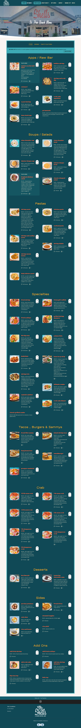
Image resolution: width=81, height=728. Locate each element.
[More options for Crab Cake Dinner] (69, 401)
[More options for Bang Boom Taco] (37, 451)
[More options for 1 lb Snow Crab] (69, 494)
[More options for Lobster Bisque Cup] (37, 161)
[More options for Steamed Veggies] (69, 616)
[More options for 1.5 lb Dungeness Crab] (69, 532)
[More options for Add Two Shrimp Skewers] (69, 662)
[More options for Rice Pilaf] (69, 626)
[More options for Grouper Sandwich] (37, 469)
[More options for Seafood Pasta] (69, 226)
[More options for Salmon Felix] (69, 336)
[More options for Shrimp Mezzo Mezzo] (37, 254)
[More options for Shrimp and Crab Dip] (69, 78)
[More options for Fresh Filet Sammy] (37, 433)
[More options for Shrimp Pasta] (37, 209)
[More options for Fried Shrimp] (37, 300)
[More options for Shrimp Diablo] (69, 244)
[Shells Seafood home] (6, 3)
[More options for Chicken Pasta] (69, 209)
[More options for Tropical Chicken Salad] (37, 175)
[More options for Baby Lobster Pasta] (37, 274)
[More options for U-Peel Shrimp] (37, 102)
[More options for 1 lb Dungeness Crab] (37, 529)
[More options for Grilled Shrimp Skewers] (69, 316)
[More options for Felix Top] (69, 678)
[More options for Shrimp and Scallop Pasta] (37, 236)
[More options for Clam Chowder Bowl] (69, 140)
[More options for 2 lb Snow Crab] (69, 513)
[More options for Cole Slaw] (37, 617)
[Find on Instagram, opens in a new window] (40, 701)
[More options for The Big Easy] (37, 336)
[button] (30, 3)
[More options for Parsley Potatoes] (37, 604)
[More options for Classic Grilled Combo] (37, 413)
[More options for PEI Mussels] (69, 111)
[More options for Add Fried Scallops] (69, 651)
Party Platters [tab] (46, 44)
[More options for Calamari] (37, 87)
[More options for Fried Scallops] (37, 318)
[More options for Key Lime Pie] (37, 576)
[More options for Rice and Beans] (37, 629)
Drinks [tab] (36, 44)
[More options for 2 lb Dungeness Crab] (37, 547)
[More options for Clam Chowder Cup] (37, 140)
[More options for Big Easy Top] (37, 676)
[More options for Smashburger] (69, 454)
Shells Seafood (41, 711)
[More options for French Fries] (69, 604)
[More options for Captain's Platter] (37, 395)
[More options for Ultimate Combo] (69, 384)
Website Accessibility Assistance (40, 720)
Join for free (67, 51)
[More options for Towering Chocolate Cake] (69, 576)
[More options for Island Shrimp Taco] (69, 433)
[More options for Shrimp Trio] (37, 374)
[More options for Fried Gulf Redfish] (69, 300)
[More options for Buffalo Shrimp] (69, 64)
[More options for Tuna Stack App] (37, 115)
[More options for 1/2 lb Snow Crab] (37, 494)
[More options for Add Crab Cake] (37, 662)
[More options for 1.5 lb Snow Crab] (37, 510)
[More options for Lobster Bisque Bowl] (69, 163)
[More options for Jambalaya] (37, 356)
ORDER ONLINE (37, 3)
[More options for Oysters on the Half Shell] (37, 64)
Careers (24, 3)
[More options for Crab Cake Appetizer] (69, 97)
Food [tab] (31, 44)
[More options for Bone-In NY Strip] (69, 357)
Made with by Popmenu (23, 698)
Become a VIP (68, 3)
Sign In (73, 3)
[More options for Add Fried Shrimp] (37, 651)
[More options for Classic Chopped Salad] (69, 178)
